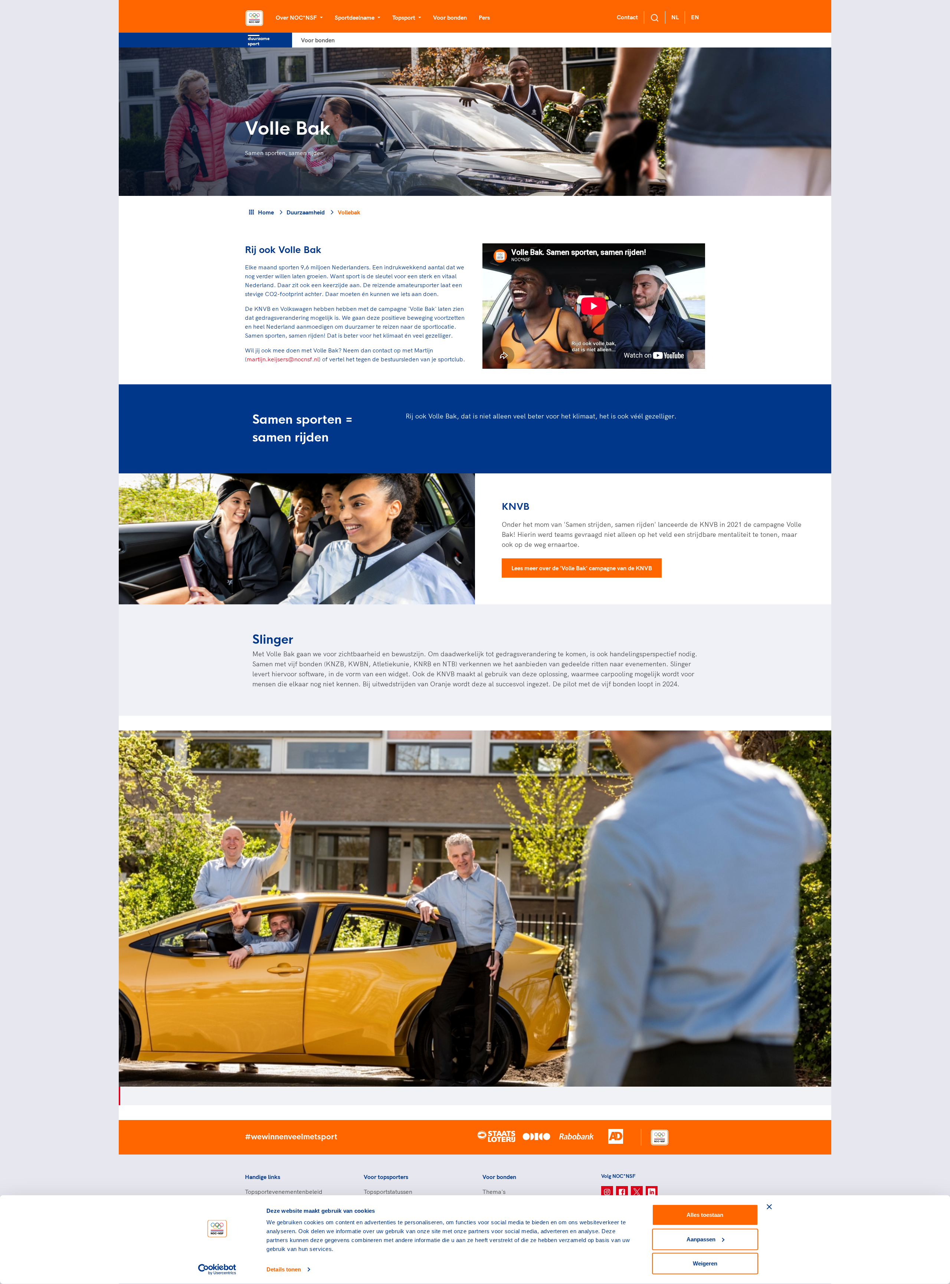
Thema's (493, 1191)
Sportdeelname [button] (355, 17)
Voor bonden (450, 17)
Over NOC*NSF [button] (297, 17)
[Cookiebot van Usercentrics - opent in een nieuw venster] (217, 1269)
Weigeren (705, 1263)
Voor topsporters (386, 1176)
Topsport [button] (404, 17)
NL (675, 17)
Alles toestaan (705, 1215)
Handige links (262, 1176)
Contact (627, 17)
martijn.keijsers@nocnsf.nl (283, 359)
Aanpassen (701, 1239)
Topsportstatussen (388, 1191)
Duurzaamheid (305, 212)
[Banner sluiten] (769, 1206)
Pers (484, 17)
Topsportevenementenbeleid (283, 1191)
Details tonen (283, 1269)
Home (266, 212)
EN (695, 17)
